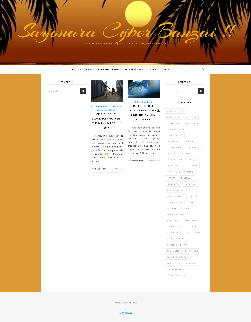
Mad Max (171, 208)
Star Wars (173, 233)
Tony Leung (191, 251)
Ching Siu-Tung (175, 129)
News (153, 69)
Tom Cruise (173, 251)
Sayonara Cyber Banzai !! (125, 31)
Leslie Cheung (174, 202)
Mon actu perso (134, 69)
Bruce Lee (191, 117)
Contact (167, 69)
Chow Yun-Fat (175, 135)
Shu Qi (193, 227)
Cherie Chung (192, 123)
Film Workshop (175, 147)
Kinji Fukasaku (175, 196)
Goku (170, 154)
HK (190, 160)
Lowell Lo (193, 202)
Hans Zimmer (185, 154)
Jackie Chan (191, 166)
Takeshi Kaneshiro (177, 245)
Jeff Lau (171, 178)
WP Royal (133, 302)
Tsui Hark (191, 263)
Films (89, 69)
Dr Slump (191, 141)
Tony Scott (173, 263)
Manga (185, 208)
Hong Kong (173, 166)
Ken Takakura (174, 190)
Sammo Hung (191, 220)
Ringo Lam (172, 220)
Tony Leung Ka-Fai (177, 257)
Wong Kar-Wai (174, 269)
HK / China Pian (99, 106)
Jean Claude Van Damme (180, 172)
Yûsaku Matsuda (176, 275)
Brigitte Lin (173, 117)
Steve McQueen (175, 239)
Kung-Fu (193, 196)
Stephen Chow (192, 233)
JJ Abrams (186, 178)
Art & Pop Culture (109, 69)
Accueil (76, 69)
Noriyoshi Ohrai (176, 214)
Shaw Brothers (175, 227)
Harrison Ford (175, 160)
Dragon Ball (174, 141)
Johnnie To (173, 184)
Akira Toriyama (175, 111)
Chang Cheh (173, 123)
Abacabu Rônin (100, 168)
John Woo (190, 184)
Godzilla (194, 147)
